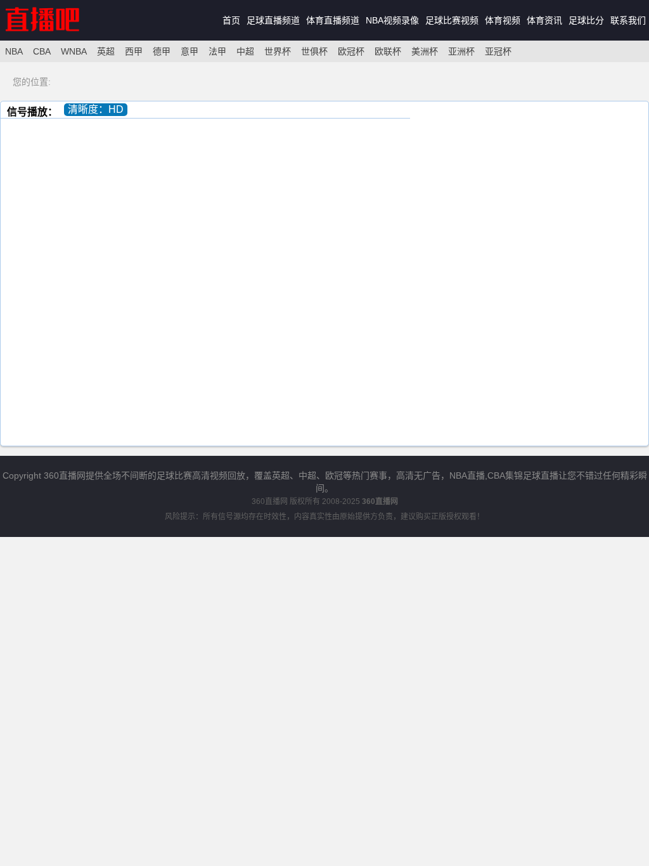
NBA (14, 51)
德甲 (161, 51)
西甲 (134, 51)
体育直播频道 (332, 20)
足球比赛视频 (452, 20)
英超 (106, 51)
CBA (42, 51)
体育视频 (502, 20)
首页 (231, 20)
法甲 (217, 51)
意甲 (189, 51)
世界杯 (277, 51)
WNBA (74, 51)
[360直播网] (56, 37)
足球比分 (586, 20)
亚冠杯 (498, 51)
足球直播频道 (273, 20)
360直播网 (270, 501)
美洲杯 (424, 51)
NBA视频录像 (392, 20)
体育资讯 (544, 20)
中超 (245, 51)
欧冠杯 (351, 51)
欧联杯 (388, 51)
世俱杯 (314, 51)
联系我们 (628, 20)
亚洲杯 (461, 51)
